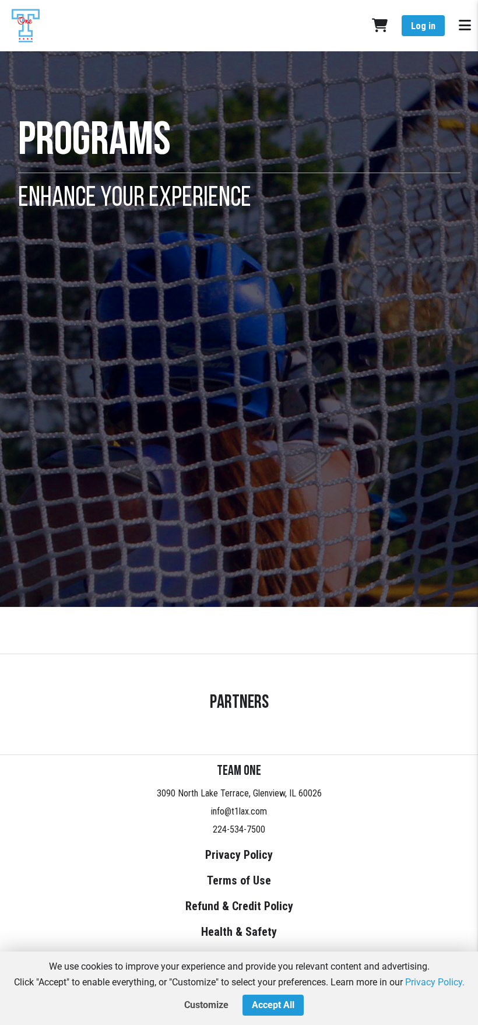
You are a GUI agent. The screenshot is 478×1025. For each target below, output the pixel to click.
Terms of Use (239, 880)
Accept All (273, 1004)
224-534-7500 (239, 829)
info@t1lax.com (239, 811)
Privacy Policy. (435, 982)
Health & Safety (239, 932)
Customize (206, 1004)
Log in (423, 25)
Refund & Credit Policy (239, 906)
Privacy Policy (239, 855)
